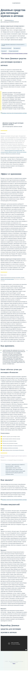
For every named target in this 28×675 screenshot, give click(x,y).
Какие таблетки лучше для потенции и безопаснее (13, 450)
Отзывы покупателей (13, 51)
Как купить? (3, 51)
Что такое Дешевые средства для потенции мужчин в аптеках (12, 45)
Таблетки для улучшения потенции (12, 153)
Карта (14, 663)
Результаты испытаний (6, 48)
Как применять (17, 48)
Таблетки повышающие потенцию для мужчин (10, 277)
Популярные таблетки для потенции (10, 447)
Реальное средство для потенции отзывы (13, 150)
